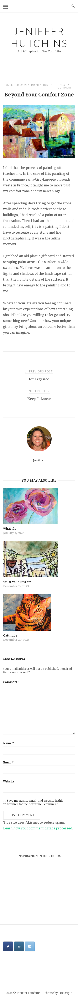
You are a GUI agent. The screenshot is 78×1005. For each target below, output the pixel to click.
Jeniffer (39, 460)
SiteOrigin (65, 993)
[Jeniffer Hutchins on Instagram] (19, 946)
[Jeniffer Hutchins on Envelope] (30, 946)
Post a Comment (64, 86)
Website (9, 781)
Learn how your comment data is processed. (38, 828)
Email (8, 762)
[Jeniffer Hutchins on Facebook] (8, 946)
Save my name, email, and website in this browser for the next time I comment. (35, 802)
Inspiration (39, 85)
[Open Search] (73, 6)
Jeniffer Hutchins (39, 37)
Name (8, 743)
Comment (11, 682)
